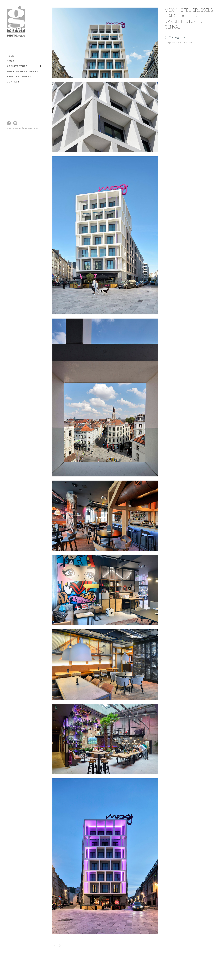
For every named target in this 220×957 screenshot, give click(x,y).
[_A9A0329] (105, 936)
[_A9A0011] (105, 478)
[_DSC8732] (105, 627)
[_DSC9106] (105, 316)
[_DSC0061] (105, 80)
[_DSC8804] (105, 702)
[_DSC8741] (105, 776)
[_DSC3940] (105, 154)
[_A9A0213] (105, 553)
